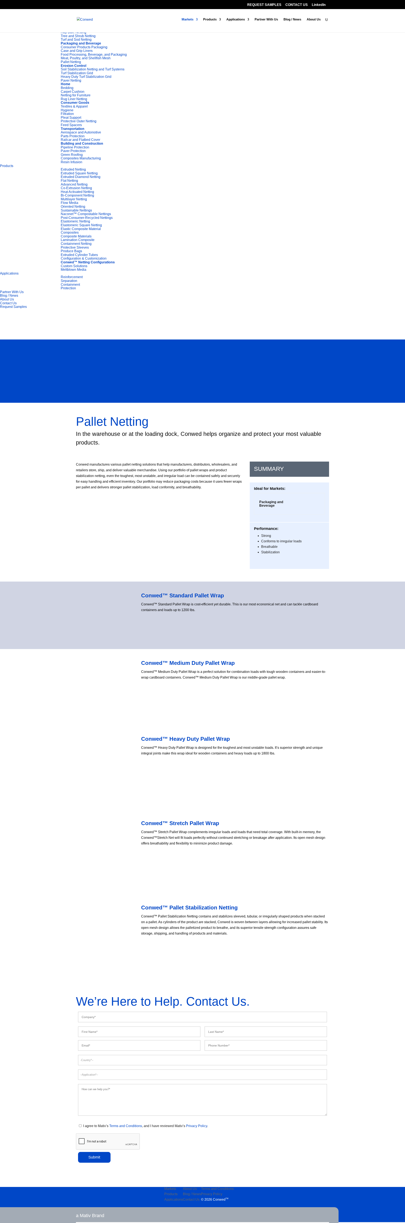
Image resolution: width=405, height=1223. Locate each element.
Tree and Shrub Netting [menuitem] (78, 36)
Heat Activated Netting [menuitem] (77, 192)
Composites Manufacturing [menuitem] (81, 158)
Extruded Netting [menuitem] (73, 169)
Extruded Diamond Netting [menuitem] (80, 177)
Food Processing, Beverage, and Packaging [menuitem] (94, 54)
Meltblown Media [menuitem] (73, 269)
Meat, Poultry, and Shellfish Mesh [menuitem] (86, 58)
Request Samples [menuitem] (13, 306)
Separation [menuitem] (69, 281)
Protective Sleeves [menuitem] (75, 247)
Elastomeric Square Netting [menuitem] (81, 225)
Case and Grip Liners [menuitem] (77, 51)
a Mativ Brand (90, 1215)
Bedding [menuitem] (67, 88)
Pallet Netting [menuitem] (71, 62)
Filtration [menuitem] (67, 114)
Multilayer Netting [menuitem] (74, 199)
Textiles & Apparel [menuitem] (74, 106)
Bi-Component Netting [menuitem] (77, 195)
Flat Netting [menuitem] (69, 180)
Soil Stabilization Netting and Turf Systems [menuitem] (92, 69)
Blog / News (292, 19)
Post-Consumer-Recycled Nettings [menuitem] (87, 218)
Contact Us (191, 1199)
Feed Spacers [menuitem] (71, 125)
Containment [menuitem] (70, 284)
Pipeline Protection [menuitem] (75, 147)
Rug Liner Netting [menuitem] (74, 99)
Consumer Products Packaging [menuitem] (84, 47)
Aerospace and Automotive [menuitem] (81, 132)
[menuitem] (50, 43)
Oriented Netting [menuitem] (73, 206)
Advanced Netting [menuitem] (74, 184)
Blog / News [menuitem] (9, 295)
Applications (235, 19)
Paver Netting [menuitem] (71, 80)
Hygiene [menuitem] (67, 110)
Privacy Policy (196, 1126)
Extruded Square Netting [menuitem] (79, 173)
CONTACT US (296, 5)
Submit (94, 1157)
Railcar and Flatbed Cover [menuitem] (80, 139)
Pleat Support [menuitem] (71, 117)
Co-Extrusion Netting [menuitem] (76, 188)
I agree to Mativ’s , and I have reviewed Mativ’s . (145, 1126)
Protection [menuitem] (68, 288)
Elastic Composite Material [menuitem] (81, 229)
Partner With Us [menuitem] (12, 292)
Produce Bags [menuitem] (71, 251)
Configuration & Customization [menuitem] (84, 258)
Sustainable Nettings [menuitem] (76, 210)
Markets (187, 19)
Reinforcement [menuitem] (72, 277)
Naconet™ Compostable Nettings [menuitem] (86, 214)
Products (210, 19)
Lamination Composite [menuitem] (77, 240)
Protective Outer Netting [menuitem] (78, 121)
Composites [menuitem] (70, 232)
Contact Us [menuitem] (8, 303)
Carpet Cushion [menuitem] (72, 91)
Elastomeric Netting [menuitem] (75, 221)
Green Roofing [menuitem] (72, 154)
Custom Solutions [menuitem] (74, 266)
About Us (314, 19)
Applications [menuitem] (9, 273)
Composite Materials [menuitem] (76, 236)
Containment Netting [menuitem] (76, 243)
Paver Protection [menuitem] (73, 151)
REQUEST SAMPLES (264, 5)
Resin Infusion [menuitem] (71, 162)
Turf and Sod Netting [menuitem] (76, 39)
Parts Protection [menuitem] (73, 136)
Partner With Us (266, 19)
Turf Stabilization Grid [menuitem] (77, 73)
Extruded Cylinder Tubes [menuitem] (79, 255)
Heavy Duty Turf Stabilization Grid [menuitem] (86, 76)
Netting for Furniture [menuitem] (75, 95)
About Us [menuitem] (7, 299)
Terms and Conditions (125, 1126)
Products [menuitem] (6, 166)
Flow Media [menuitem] (69, 203)
